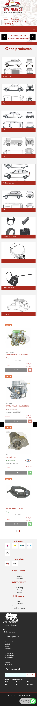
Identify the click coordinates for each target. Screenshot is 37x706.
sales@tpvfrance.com (9, 632)
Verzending (19, 588)
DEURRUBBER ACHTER (14, 354)
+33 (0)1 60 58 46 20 (13, 21)
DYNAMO (9, 457)
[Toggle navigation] (33, 29)
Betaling (19, 590)
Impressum (19, 604)
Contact (26, 21)
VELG (8, 406)
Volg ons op (8, 23)
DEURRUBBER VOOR (13, 508)
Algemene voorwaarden (19, 606)
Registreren (15, 19)
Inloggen (5, 19)
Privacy (19, 601)
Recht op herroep (19, 608)
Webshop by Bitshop (24, 695)
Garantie (19, 592)
